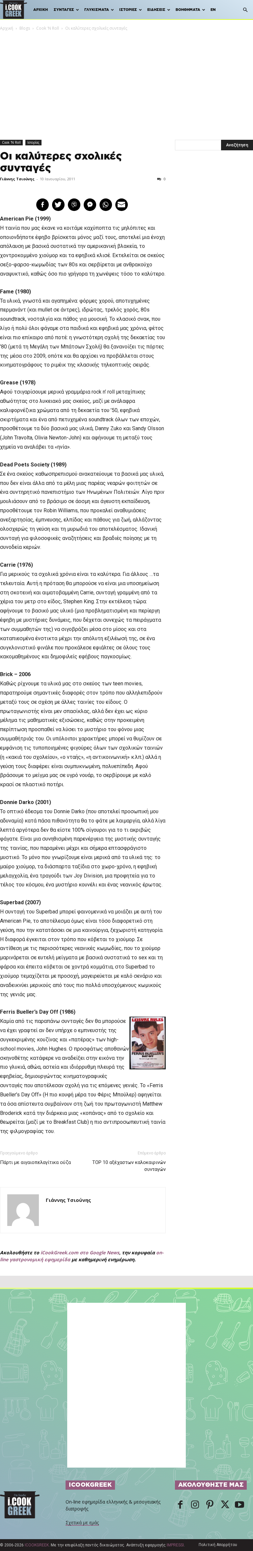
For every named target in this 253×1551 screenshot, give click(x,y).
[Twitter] (224, 1505)
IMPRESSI (175, 1545)
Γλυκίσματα (96, 10)
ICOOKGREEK (37, 1545)
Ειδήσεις (156, 10)
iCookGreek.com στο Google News (80, 1252)
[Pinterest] (210, 1505)
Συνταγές (64, 10)
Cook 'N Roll (47, 28)
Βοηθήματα (188, 10)
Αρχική (40, 10)
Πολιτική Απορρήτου (218, 1544)
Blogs (24, 28)
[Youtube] (239, 1505)
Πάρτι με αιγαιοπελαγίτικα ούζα (35, 1162)
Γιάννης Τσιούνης (17, 178)
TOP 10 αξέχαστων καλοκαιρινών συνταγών (128, 1165)
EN (213, 10)
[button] (245, 10)
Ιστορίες (128, 10)
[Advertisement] (126, 81)
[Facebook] (180, 1505)
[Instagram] (195, 1505)
